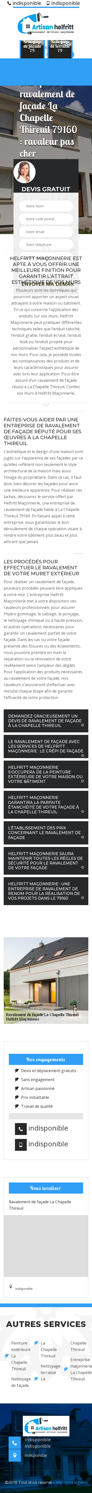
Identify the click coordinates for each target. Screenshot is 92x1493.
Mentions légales (71, 1482)
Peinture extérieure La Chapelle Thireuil (19, 1356)
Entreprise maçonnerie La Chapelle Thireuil (78, 1369)
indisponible (26, 3)
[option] (32, 46)
